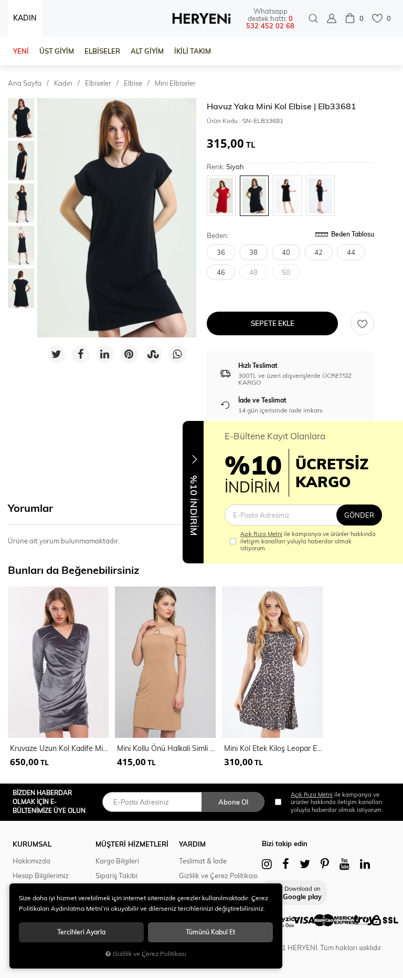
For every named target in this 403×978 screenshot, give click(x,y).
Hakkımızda (31, 861)
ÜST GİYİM (56, 51)
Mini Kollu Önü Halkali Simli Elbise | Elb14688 (166, 748)
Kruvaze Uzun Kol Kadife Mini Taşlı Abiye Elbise (59, 748)
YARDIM (192, 844)
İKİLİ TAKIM (192, 51)
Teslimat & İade (203, 861)
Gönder (359, 515)
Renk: (225, 167)
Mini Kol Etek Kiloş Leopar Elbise (273, 748)
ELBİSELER (102, 51)
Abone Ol (233, 802)
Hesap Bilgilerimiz (41, 875)
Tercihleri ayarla (81, 932)
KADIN (25, 18)
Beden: (218, 236)
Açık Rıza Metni (261, 534)
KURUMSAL (32, 844)
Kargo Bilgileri (117, 861)
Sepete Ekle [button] (272, 323)
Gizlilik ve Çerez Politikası (218, 875)
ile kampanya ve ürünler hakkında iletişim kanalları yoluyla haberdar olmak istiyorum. (308, 541)
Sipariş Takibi (116, 875)
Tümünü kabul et (210, 932)
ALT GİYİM (147, 51)
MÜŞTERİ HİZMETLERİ (132, 844)
